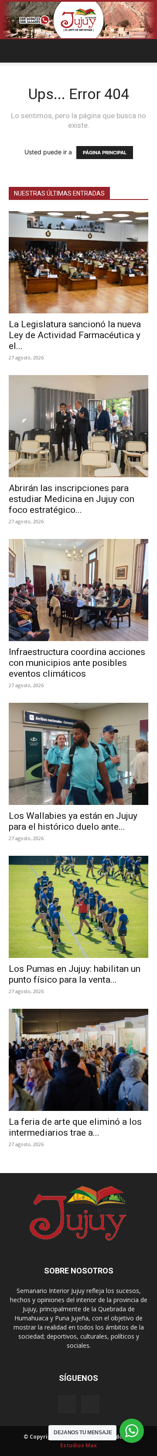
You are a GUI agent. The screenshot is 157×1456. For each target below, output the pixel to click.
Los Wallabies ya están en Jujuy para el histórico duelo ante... (73, 821)
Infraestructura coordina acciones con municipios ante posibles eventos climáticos (77, 663)
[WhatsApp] (90, 1404)
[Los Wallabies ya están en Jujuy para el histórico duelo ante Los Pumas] (78, 754)
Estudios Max (78, 1445)
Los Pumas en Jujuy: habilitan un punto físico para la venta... (74, 974)
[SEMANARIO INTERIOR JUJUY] (78, 20)
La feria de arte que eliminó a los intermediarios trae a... (75, 1127)
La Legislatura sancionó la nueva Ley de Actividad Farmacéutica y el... (75, 335)
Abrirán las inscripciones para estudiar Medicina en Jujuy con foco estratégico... (71, 499)
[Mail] (66, 1404)
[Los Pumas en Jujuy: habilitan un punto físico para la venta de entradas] (78, 907)
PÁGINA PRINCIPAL (104, 153)
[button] (15, 51)
